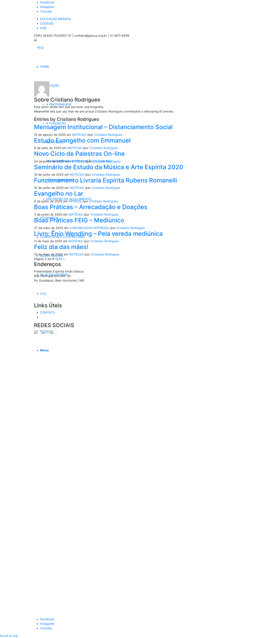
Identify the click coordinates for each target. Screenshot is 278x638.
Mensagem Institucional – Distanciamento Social (103, 127)
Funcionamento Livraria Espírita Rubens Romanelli (105, 180)
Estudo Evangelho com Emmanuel (82, 140)
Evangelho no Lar (58, 193)
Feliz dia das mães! (61, 247)
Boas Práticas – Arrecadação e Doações (90, 207)
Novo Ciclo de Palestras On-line (79, 153)
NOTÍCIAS (79, 135)
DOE (43, 28)
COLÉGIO (47, 23)
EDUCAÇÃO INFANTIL (55, 19)
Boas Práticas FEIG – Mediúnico (79, 220)
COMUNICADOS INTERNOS (89, 228)
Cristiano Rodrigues (108, 135)
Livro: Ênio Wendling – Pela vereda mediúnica (98, 233)
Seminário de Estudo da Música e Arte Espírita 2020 (108, 167)
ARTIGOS (75, 201)
